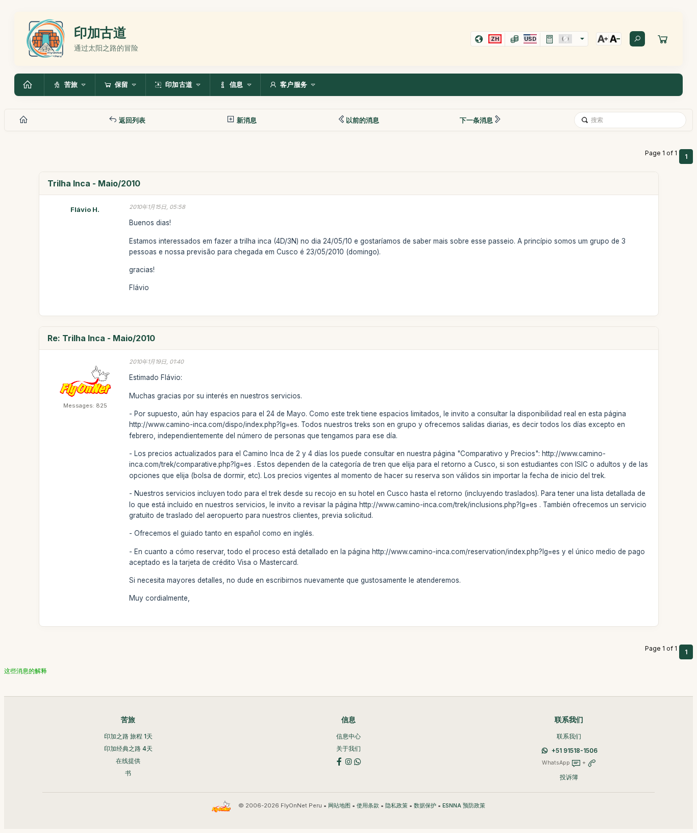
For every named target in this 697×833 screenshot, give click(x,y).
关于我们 (348, 748)
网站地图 (339, 805)
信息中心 (348, 736)
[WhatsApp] (357, 761)
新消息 (246, 120)
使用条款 (368, 805)
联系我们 (569, 736)
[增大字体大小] (602, 39)
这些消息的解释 (25, 671)
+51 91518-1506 (575, 750)
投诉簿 (569, 777)
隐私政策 (396, 805)
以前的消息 (362, 120)
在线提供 (128, 761)
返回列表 (131, 120)
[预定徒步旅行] (663, 38)
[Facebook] (339, 761)
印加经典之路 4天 (128, 748)
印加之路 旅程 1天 (128, 736)
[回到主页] (29, 85)
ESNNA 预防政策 (463, 805)
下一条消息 (476, 120)
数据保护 (425, 805)
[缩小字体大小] (615, 39)
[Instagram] (348, 761)
